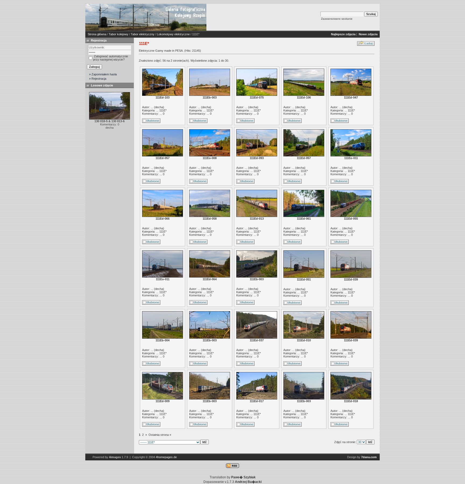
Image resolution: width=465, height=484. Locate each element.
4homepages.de (166, 457)
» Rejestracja (97, 78)
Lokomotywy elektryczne (173, 34)
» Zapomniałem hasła (103, 74)
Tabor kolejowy (118, 34)
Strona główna (97, 34)
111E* (163, 110)
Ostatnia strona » (160, 434)
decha (159, 107)
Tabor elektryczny (142, 34)
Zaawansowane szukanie (337, 18)
